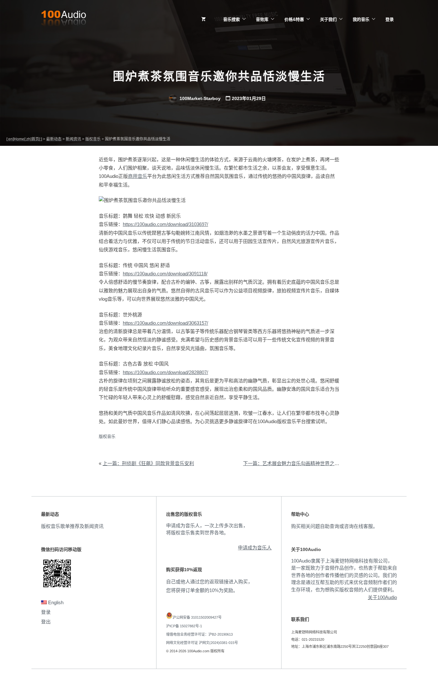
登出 (46, 621)
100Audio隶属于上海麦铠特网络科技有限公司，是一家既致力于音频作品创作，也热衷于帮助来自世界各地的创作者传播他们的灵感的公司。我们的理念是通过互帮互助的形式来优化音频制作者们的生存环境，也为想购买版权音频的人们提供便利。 (344, 575)
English (55, 602)
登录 (389, 19)
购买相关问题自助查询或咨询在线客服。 (334, 526)
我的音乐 (361, 19)
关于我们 (328, 19)
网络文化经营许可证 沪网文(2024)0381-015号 (202, 643)
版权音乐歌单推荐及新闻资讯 (72, 526)
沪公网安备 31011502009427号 (197, 617)
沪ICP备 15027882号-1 (184, 626)
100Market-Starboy (199, 98)
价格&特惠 (294, 19)
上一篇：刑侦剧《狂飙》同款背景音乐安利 (148, 463)
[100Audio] (63, 19)
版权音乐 (107, 436)
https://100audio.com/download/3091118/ (165, 273)
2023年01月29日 (249, 98)
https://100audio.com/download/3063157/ (165, 323)
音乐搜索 (231, 19)
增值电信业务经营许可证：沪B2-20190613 (199, 634)
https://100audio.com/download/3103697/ (165, 224)
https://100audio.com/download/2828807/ (165, 372)
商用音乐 (137, 176)
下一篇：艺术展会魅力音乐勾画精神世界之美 (291, 463)
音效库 (262, 19)
